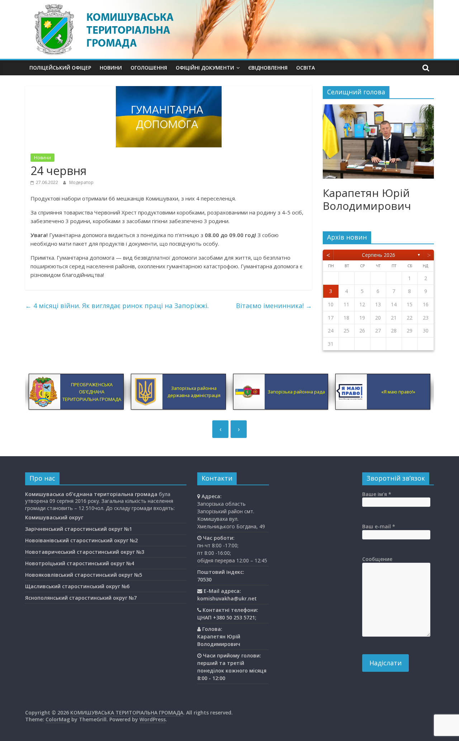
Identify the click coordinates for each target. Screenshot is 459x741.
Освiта (305, 67)
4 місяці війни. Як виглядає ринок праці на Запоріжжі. (117, 305)
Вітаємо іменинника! (274, 305)
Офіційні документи (205, 67)
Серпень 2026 (378, 254)
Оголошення (149, 67)
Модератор (81, 182)
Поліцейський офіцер (60, 67)
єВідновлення (268, 67)
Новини (111, 67)
